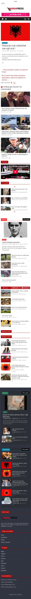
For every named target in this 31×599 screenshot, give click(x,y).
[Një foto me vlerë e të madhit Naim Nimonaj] (6, 254)
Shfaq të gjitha (26, 219)
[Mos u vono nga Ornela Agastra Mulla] (6, 198)
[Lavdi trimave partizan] (15, 223)
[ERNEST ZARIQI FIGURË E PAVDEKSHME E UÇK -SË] (15, 138)
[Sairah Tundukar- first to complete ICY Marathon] (6, 290)
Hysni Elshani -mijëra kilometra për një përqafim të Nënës (14, 109)
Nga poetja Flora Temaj (17, 206)
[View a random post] (28, 18)
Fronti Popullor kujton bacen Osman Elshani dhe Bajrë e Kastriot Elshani (20, 366)
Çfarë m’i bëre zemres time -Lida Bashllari (11, 3)
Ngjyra (2, 551)
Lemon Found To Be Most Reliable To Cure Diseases (20, 321)
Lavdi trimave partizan (11, 242)
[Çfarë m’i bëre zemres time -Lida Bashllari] (15, 396)
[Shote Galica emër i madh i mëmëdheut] (6, 262)
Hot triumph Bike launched (17, 299)
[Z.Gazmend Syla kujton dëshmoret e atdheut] (6, 356)
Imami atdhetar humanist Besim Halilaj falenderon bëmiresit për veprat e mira (20, 500)
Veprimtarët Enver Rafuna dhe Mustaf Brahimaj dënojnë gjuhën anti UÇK (19, 473)
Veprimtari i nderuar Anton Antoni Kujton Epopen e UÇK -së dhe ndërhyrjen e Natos (15, 132)
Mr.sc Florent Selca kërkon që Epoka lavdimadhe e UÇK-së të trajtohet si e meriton (14, 78)
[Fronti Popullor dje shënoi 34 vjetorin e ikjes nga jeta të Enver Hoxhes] (6, 340)
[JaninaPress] (2, 19)
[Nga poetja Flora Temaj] (6, 207)
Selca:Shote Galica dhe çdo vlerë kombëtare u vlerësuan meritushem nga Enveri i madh (20, 376)
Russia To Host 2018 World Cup (19, 307)
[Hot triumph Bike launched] (6, 298)
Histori (4, 239)
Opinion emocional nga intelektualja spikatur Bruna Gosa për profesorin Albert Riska (20, 482)
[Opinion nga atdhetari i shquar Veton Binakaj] (7, 462)
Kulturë (5, 412)
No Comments (23, 294)
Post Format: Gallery (7, 315)
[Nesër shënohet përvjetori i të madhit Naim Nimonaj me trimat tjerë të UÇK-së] (6, 271)
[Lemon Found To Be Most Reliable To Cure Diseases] (6, 320)
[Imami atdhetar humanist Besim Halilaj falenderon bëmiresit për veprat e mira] (7, 498)
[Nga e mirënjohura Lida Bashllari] (6, 189)
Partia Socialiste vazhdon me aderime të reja (15, 71)
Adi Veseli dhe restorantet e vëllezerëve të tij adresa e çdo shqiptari (19, 455)
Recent (16, 288)
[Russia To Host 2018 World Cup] (6, 306)
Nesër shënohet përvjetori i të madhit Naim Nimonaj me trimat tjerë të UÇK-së (19, 273)
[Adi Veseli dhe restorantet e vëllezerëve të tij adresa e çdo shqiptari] (7, 453)
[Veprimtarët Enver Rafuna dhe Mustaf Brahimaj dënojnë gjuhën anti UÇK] (7, 470)
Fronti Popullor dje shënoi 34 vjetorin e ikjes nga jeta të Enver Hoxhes (19, 342)
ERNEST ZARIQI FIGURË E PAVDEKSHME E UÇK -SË (15, 155)
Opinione (5, 43)
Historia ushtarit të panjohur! (9, 280)
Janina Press (13, 51)
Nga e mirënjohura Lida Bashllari (19, 189)
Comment (26, 288)
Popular (7, 288)
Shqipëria (3, 553)
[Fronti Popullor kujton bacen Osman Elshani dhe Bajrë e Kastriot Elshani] (6, 364)
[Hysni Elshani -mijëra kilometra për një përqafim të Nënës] (15, 92)
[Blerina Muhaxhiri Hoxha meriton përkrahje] (6, 348)
